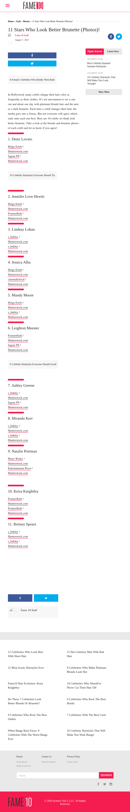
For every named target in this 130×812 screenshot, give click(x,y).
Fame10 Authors (49, 762)
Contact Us (47, 756)
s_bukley (13, 237)
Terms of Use (72, 762)
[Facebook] (111, 37)
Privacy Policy (73, 756)
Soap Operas (21, 762)
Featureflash (15, 213)
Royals (19, 756)
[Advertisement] (33, 571)
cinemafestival (16, 279)
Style (18, 21)
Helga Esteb (15, 146)
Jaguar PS (13, 156)
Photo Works (15, 458)
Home (11, 21)
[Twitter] (119, 37)
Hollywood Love (23, 766)
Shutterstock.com (18, 151)
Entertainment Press (19, 468)
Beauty (26, 21)
